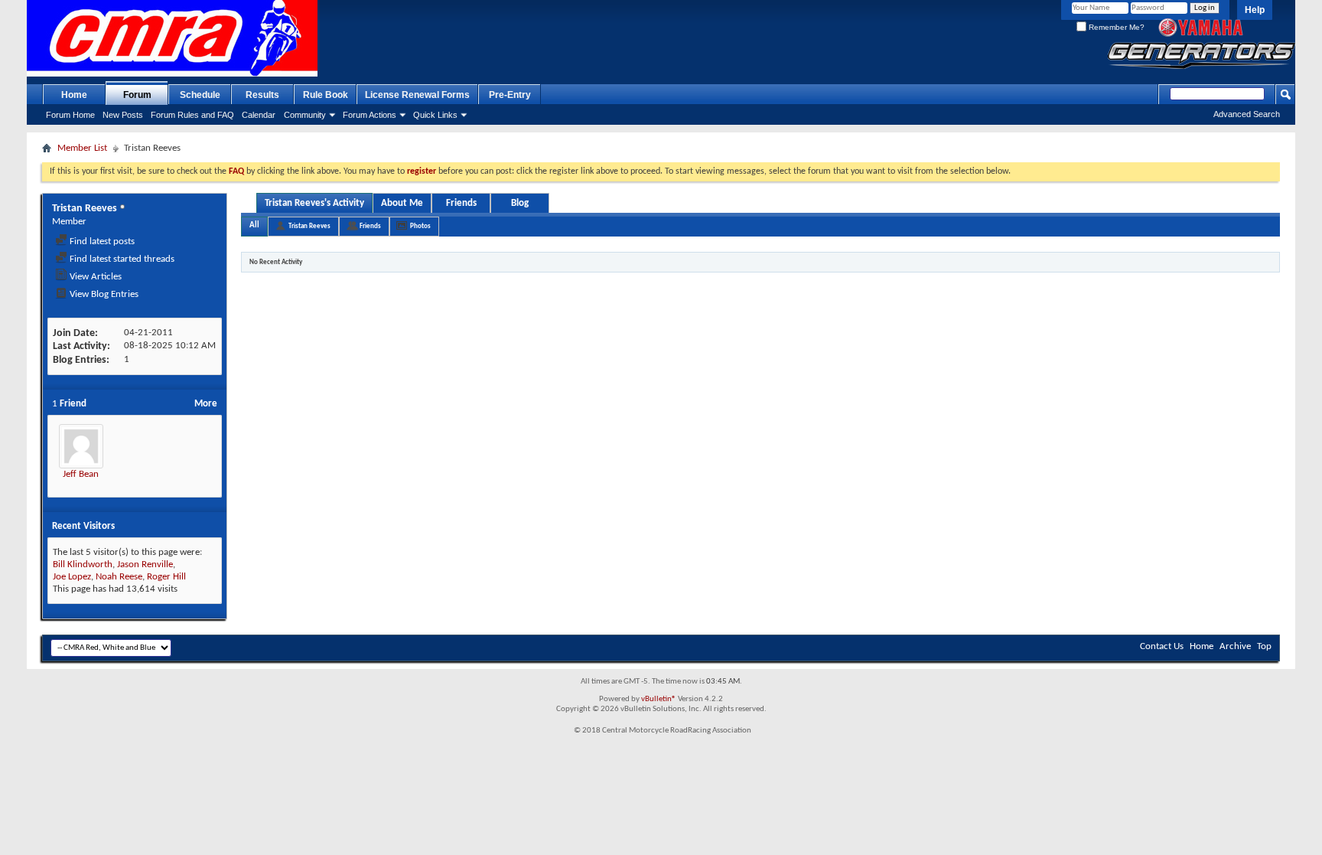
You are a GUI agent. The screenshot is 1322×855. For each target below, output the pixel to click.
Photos (420, 226)
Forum (137, 95)
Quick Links (435, 114)
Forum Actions (369, 114)
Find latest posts (101, 241)
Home (74, 95)
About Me (402, 203)
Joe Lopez (72, 577)
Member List (82, 148)
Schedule (200, 95)
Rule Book (325, 95)
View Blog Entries (102, 294)
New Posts (123, 114)
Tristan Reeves (309, 226)
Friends (461, 203)
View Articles (94, 277)
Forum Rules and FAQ (192, 114)
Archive (1235, 646)
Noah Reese (119, 577)
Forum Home (70, 114)
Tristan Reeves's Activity (314, 203)
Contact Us (1162, 646)
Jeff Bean (81, 474)
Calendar (258, 114)
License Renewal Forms (417, 95)
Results (262, 95)
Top (1264, 646)
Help (1255, 10)
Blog (520, 203)
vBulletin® (658, 699)
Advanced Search (1246, 114)
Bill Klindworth (82, 564)
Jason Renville (145, 564)
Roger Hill (166, 577)
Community (305, 114)
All (254, 225)
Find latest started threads (120, 259)
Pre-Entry (510, 95)
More (205, 404)
